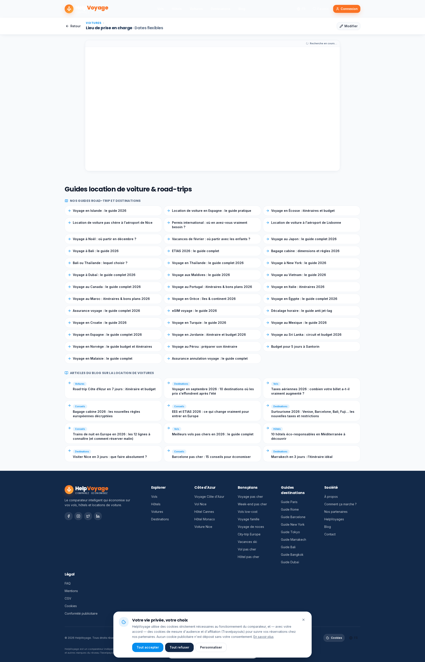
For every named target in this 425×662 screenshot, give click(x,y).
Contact (330, 534)
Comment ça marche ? (340, 504)
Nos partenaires (336, 511)
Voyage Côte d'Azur (209, 496)
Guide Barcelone (293, 517)
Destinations (220, 9)
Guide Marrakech (293, 539)
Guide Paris (289, 502)
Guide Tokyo (290, 532)
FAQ (68, 583)
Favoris (323, 9)
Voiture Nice (203, 527)
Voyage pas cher (250, 496)
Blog (241, 9)
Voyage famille (248, 519)
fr (303, 9)
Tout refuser (179, 647)
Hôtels (177, 9)
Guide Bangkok (292, 554)
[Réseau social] (69, 516)
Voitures (196, 9)
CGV (68, 598)
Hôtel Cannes (204, 511)
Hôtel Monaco (204, 519)
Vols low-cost (247, 511)
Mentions (71, 591)
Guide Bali (288, 547)
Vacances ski (247, 542)
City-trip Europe (249, 534)
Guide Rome (290, 509)
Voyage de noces (251, 527)
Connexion (349, 9)
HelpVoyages (334, 519)
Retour (75, 26)
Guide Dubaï (290, 562)
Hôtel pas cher (248, 557)
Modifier (350, 26)
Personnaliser (211, 647)
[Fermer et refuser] (303, 619)
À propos (331, 496)
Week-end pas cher (252, 504)
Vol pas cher (247, 549)
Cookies (71, 606)
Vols (160, 9)
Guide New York (293, 524)
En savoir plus (263, 636)
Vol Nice (200, 504)
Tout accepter (148, 647)
